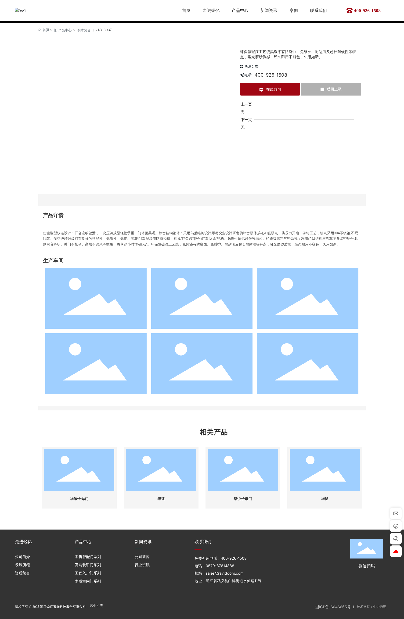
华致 (161, 499)
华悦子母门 (243, 499)
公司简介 (22, 556)
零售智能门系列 (88, 556)
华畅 (324, 499)
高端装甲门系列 (88, 564)
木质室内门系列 (88, 581)
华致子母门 (79, 499)
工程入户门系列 (88, 573)
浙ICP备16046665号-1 (334, 607)
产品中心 (83, 541)
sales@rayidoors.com (225, 573)
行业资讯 (142, 564)
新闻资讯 (143, 541)
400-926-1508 (367, 10)
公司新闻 (142, 556)
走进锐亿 (23, 541)
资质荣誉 (22, 573)
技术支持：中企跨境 (371, 606)
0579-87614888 (220, 565)
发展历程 (22, 564)
